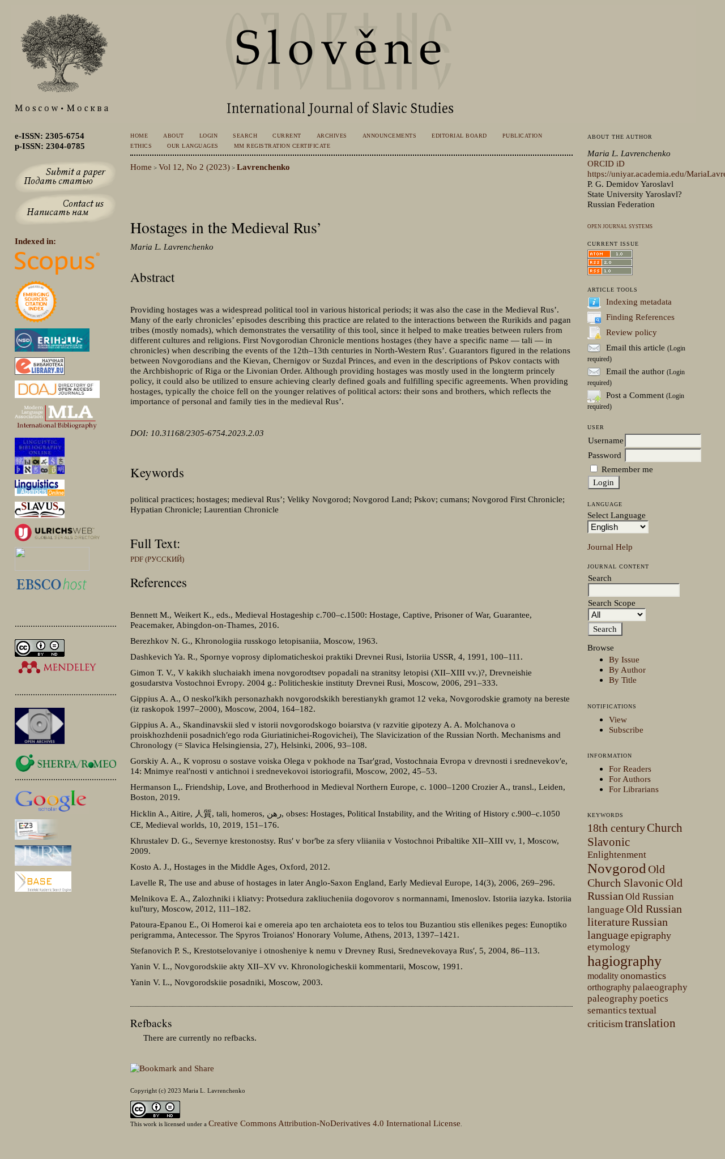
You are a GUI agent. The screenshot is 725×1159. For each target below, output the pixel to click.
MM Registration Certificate (282, 146)
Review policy (631, 332)
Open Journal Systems (619, 226)
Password (604, 455)
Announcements (389, 135)
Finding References (640, 317)
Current (286, 135)
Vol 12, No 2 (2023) (194, 167)
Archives (332, 135)
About (173, 135)
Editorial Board (459, 135)
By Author (627, 669)
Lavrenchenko (263, 167)
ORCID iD (606, 163)
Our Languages (192, 146)
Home (139, 135)
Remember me (627, 469)
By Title (623, 680)
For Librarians (634, 789)
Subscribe (626, 729)
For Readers (630, 768)
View (618, 719)
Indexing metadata (639, 301)
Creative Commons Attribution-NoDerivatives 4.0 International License (334, 1123)
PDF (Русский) (157, 559)
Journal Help (610, 546)
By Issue (624, 659)
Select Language (616, 515)
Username (606, 440)
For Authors (630, 779)
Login (208, 135)
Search (245, 135)
